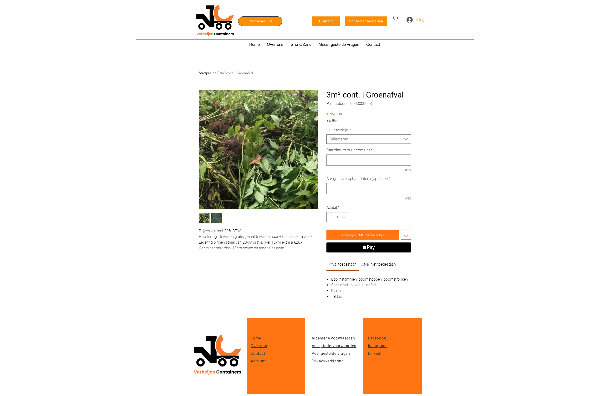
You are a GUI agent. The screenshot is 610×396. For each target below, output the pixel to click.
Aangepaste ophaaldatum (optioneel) (358, 178)
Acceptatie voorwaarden (334, 346)
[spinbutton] (337, 217)
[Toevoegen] (406, 235)
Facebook (377, 338)
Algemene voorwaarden (333, 338)
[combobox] (368, 139)
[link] (342, 264)
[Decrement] (330, 217)
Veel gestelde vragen (331, 353)
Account (258, 361)
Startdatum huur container (350, 150)
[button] (395, 18)
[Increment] (344, 217)
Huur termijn (338, 130)
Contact (258, 353)
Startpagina (207, 73)
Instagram (377, 346)
